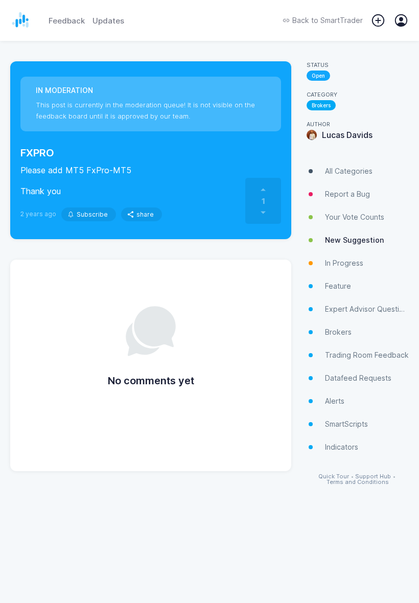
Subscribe (92, 214)
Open (318, 76)
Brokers (321, 105)
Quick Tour (333, 476)
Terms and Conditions (358, 482)
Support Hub (373, 476)
